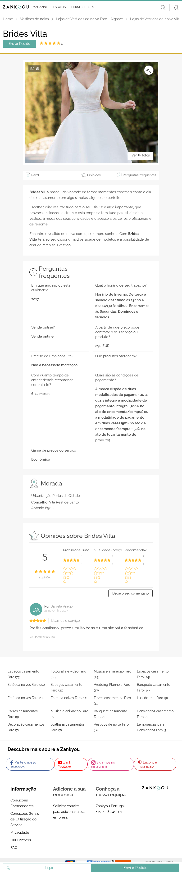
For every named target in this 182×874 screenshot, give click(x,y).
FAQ (13, 848)
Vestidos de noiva (34, 19)
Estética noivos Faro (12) (26, 698)
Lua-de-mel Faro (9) (152, 698)
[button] (39, 7)
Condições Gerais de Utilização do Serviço (24, 819)
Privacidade (19, 832)
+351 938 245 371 (109, 812)
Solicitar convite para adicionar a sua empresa (69, 811)
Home (8, 19)
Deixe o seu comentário (130, 593)
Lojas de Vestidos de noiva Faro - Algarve (89, 19)
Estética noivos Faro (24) (26, 684)
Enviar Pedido (19, 44)
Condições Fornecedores (21, 803)
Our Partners (20, 840)
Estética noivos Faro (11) (69, 698)
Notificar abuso (44, 637)
